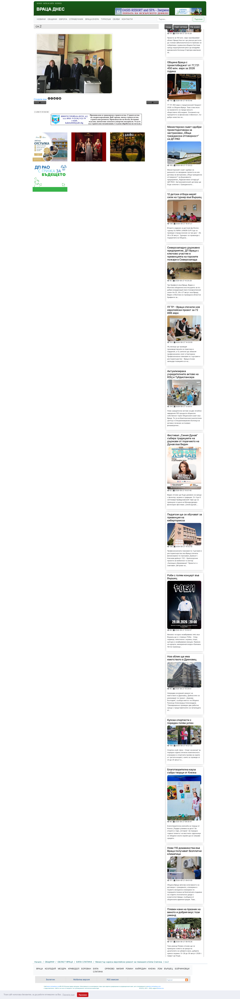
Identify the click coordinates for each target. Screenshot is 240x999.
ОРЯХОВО (109, 968)
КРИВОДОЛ (73, 968)
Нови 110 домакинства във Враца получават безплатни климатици (184, 823)
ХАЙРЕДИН (140, 968)
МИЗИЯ (120, 968)
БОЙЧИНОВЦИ (182, 968)
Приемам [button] (83, 995)
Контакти (58, 3)
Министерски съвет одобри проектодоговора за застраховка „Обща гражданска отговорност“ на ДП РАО (184, 105)
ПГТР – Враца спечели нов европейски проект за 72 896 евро (183, 282)
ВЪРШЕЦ (168, 968)
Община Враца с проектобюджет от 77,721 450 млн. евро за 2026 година (183, 39)
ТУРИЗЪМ (106, 19)
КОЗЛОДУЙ (50, 968)
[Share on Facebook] (49, 98)
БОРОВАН (86, 968)
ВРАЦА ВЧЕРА (92, 19)
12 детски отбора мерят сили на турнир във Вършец (184, 168)
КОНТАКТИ (127, 19)
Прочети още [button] (68, 995)
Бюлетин (50, 979)
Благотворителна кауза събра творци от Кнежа (181, 743)
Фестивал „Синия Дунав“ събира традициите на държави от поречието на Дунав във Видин (183, 412)
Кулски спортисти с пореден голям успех (180, 694)
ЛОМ (160, 968)
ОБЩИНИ (52, 19)
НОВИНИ (41, 19)
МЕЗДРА (62, 968)
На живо (195, 27)
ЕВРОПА (63, 19)
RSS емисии (113, 979)
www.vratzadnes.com (53, 986)
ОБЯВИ (116, 19)
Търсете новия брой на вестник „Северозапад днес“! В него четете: (181, 940)
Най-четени (180, 27)
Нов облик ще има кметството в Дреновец (181, 630)
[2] (152, 102)
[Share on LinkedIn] (54, 98)
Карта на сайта (48, 3)
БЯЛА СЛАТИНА (98, 970)
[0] (40, 102)
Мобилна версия (81, 979)
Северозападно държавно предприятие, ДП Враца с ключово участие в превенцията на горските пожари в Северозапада (183, 225)
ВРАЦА (39, 968)
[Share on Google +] (51, 98)
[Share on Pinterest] (57, 98)
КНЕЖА (152, 968)
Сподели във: (40, 99)
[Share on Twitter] (60, 98)
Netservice (160, 988)
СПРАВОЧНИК (76, 19)
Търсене (198, 19)
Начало (39, 3)
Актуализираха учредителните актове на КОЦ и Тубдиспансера (182, 346)
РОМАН (129, 968)
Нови (168, 27)
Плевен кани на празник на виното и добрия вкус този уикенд (183, 884)
